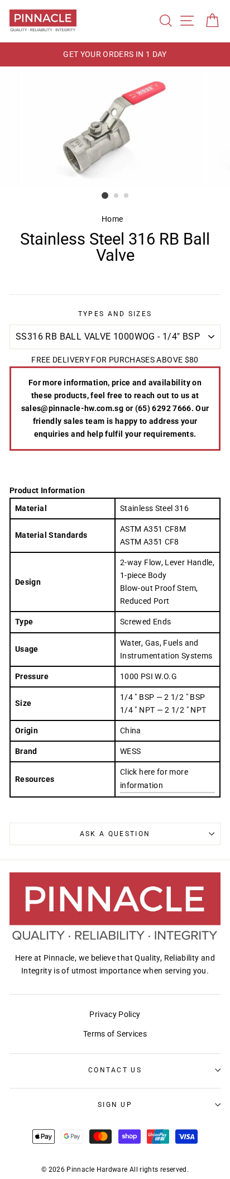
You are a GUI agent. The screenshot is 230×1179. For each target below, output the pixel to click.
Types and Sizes (115, 314)
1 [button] (105, 195)
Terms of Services (115, 1034)
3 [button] (127, 196)
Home (112, 219)
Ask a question (115, 834)
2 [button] (116, 196)
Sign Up (115, 1105)
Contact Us (115, 1070)
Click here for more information (154, 778)
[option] (115, 54)
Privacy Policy (114, 1014)
